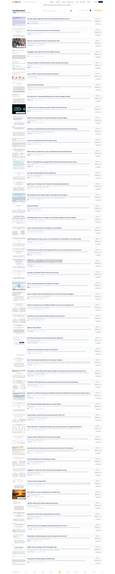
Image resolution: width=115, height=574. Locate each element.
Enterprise (83, 2)
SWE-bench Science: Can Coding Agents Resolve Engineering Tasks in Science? (47, 525)
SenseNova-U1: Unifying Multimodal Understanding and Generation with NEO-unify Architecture (52, 129)
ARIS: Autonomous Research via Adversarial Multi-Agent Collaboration (45, 338)
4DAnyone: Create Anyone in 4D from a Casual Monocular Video (43, 41)
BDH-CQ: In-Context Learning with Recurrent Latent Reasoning (43, 30)
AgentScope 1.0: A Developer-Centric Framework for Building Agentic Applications (48, 184)
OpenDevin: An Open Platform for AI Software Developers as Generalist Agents (47, 118)
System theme (16, 571)
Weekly (83, 10)
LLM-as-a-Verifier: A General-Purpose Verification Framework (43, 74)
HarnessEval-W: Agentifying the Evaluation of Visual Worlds (42, 349)
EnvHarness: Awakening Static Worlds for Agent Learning (42, 140)
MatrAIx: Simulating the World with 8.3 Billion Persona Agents (43, 283)
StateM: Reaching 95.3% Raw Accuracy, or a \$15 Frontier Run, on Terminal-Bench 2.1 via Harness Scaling (54, 239)
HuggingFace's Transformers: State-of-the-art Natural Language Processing (47, 470)
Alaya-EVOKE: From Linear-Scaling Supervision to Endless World (43, 492)
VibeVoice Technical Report (34, 327)
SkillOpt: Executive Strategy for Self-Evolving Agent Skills (42, 547)
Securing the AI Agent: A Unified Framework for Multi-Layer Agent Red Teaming (47, 63)
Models (51, 2)
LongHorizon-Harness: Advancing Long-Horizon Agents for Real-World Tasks (47, 107)
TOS (26, 571)
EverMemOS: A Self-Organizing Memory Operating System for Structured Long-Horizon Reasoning (52, 382)
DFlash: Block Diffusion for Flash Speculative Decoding (41, 459)
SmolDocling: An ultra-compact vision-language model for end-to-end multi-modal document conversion (54, 250)
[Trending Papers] (90, 10)
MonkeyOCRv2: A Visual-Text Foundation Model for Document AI (43, 514)
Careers (51, 571)
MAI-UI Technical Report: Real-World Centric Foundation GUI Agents (44, 360)
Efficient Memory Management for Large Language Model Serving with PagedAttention (49, 151)
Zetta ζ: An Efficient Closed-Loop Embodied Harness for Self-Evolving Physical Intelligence (50, 294)
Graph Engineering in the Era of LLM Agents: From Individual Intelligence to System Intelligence (51, 217)
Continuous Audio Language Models (36, 481)
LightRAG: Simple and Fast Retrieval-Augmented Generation (42, 503)
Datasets (58, 2)
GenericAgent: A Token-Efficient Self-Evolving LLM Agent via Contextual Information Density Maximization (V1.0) (56, 371)
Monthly (87, 10)
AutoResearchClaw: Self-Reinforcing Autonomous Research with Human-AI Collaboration (50, 448)
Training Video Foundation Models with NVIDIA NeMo (41, 558)
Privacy (34, 571)
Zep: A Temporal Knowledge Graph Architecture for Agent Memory (44, 404)
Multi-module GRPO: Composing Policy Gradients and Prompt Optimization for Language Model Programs (54, 426)
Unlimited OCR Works (32, 206)
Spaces (64, 2)
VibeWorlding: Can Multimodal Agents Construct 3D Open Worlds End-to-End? (47, 536)
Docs (77, 2)
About (43, 571)
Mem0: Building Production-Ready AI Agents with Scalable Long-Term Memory (47, 195)
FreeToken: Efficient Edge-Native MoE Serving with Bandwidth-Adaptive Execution (48, 19)
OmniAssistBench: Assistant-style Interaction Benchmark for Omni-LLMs (46, 415)
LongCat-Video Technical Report (35, 85)
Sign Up (100, 2)
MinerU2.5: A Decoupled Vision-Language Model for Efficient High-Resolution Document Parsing (52, 162)
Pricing (88, 2)
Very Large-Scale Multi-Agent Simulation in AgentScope (41, 173)
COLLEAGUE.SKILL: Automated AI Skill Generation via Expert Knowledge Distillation (48, 96)
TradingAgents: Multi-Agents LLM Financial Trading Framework (43, 52)
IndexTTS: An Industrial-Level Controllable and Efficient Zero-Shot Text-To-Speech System (50, 305)
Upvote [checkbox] (98, 18)
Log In (96, 2)
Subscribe (68, 5)
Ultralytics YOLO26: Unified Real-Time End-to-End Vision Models (43, 437)
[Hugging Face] (59, 572)
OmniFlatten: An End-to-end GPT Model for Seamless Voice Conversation (46, 316)
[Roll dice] (71, 11)
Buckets (70, 2)
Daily (80, 10)
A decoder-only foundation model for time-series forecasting (43, 272)
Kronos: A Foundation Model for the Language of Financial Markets (44, 228)
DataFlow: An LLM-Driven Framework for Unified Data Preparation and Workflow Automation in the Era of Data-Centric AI (58, 393)
